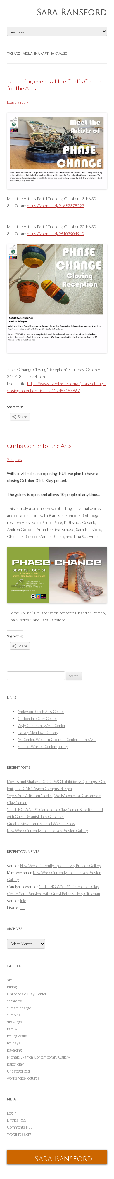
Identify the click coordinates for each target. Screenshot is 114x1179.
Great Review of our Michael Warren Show (41, 823)
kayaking (14, 1050)
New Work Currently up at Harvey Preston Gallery (47, 830)
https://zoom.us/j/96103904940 (55, 233)
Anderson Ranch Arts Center (41, 711)
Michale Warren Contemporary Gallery (38, 1057)
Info (23, 900)
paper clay (15, 1064)
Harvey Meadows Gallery (38, 732)
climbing (13, 1015)
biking (12, 987)
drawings (14, 1022)
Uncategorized (18, 1071)
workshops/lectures (23, 1078)
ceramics (14, 1001)
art (9, 980)
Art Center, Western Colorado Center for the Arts (57, 739)
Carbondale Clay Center (37, 718)
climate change (19, 1008)
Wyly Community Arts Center (41, 725)
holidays (13, 1043)
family (12, 1029)
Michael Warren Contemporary (43, 746)
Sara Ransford (72, 12)
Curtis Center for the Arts (39, 445)
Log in (11, 1113)
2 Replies (14, 459)
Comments (19, 1127)
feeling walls (17, 1036)
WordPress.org (19, 1134)
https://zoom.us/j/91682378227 (55, 205)
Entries (16, 1120)
